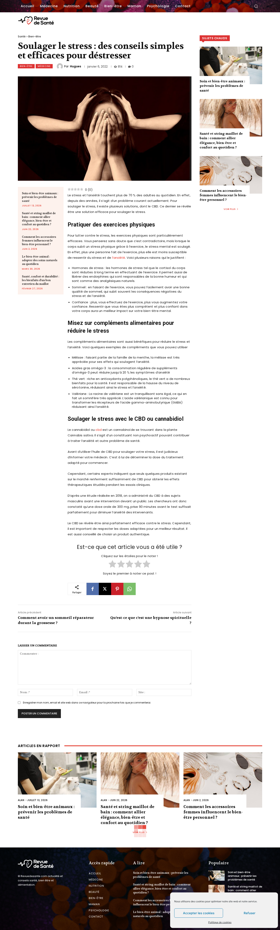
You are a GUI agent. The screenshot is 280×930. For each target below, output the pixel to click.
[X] (105, 589)
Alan (21, 800)
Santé (22, 36)
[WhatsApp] (129, 589)
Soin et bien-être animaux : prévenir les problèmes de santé (40, 197)
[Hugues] (60, 66)
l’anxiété (118, 257)
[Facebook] (93, 589)
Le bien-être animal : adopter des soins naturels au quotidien (39, 260)
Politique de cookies (219, 922)
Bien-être (34, 36)
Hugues (75, 66)
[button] (256, 6)
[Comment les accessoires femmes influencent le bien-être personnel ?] (231, 175)
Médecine (44, 66)
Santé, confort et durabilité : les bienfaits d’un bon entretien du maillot (40, 280)
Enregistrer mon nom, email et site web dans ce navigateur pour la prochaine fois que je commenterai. (87, 702)
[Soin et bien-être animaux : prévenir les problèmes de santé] (231, 65)
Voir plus (230, 209)
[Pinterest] (117, 589)
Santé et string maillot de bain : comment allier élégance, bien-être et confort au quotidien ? (39, 219)
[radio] (112, 564)
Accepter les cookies (198, 913)
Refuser (249, 913)
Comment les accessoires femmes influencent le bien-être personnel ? (39, 240)
